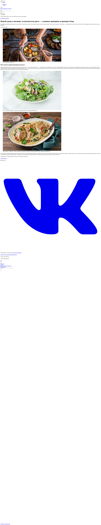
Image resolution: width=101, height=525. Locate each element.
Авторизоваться (3, 158)
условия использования (16, 252)
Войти (1, 8)
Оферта (1, 254)
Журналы (5, 4)
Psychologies (2, 18)
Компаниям (10, 254)
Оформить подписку (7, 8)
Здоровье (7, 18)
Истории (15, 254)
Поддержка (6, 254)
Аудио (4, 5)
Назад (3, 2)
